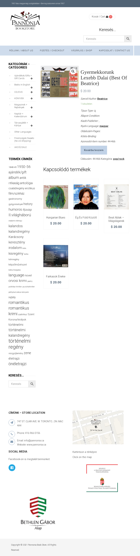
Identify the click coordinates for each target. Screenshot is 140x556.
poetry (29, 281)
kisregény (16, 253)
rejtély (12, 297)
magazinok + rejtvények (20, 106)
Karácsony (16, 237)
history (28, 204)
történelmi (16, 325)
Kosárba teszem (93, 150)
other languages (22, 132)
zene (27, 353)
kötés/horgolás (15, 270)
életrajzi (14, 358)
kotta (26, 254)
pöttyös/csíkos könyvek (19, 292)
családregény (16, 188)
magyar (104, 126)
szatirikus (22, 314)
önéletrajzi (17, 363)
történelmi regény (20, 344)
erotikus (30, 188)
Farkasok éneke (55, 276)
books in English (22, 84)
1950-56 (24, 167)
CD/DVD (18, 92)
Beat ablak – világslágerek (116, 219)
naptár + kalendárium (20, 115)
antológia (26, 183)
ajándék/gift (17, 172)
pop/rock (118, 158)
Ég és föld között (86, 217)
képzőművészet (18, 264)
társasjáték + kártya (21, 124)
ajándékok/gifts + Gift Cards (23, 77)
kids (24, 248)
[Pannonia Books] (26, 21)
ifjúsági (27, 209)
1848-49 (12, 167)
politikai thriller (15, 286)
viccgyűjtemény (16, 353)
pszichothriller (29, 287)
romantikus (19, 302)
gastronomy (15, 198)
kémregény (14, 259)
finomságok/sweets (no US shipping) (24, 139)
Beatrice (102, 98)
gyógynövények (16, 204)
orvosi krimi (18, 281)
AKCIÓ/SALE (20, 147)
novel (28, 275)
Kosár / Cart (98, 16)
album (14, 177)
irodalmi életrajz (15, 221)
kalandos (16, 226)
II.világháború (20, 215)
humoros (15, 209)
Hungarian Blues (55, 217)
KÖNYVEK (19, 98)
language (16, 275)
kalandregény (19, 231)
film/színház (16, 193)
